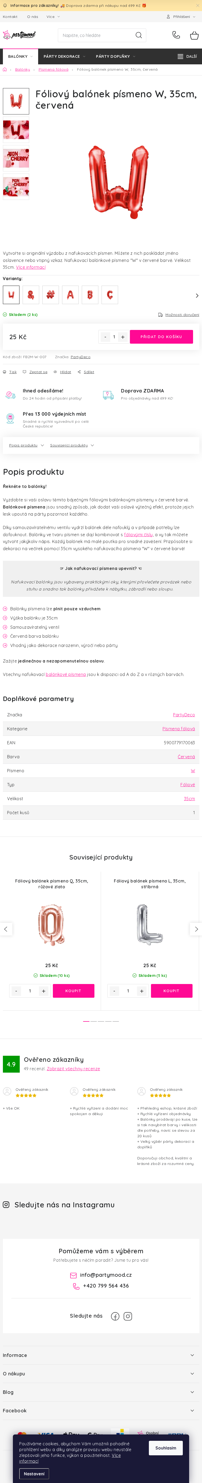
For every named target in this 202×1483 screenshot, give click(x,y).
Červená (186, 756)
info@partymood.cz (106, 1274)
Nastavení (34, 1473)
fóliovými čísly (138, 534)
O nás (32, 16)
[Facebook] (115, 1316)
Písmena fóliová (179, 728)
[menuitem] (20, 56)
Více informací (31, 267)
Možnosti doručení (182, 314)
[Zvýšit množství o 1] (123, 337)
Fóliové (187, 784)
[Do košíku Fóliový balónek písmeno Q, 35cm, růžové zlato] (73, 991)
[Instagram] (128, 1316)
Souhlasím (165, 1448)
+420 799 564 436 (177, 35)
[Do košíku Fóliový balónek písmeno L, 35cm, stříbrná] (172, 991)
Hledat (139, 35)
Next (194, 296)
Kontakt (10, 16)
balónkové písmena (66, 674)
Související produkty (69, 445)
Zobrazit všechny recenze (73, 1068)
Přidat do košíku (161, 336)
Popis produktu (23, 445)
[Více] (187, 56)
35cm (189, 798)
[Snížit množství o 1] (105, 337)
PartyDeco (81, 356)
